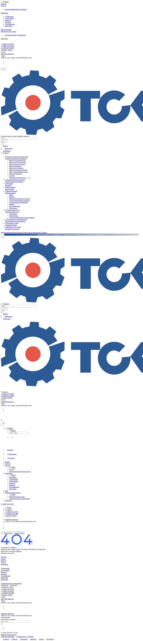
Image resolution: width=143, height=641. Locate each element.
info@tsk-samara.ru (7, 54)
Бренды (3, 561)
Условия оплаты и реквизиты (15, 35)
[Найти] (5, 140)
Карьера (8, 22)
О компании (9, 16)
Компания (4, 564)
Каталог (4, 557)
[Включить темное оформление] (3, 69)
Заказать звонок (7, 50)
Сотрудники (9, 18)
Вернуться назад (7, 551)
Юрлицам (4, 580)
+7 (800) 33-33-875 (7, 44)
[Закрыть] (2, 424)
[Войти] (2, 417)
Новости (8, 20)
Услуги (3, 563)
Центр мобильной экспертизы (16, 9)
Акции (3, 559)
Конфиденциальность (8, 635)
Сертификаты (10, 24)
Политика (8, 26)
